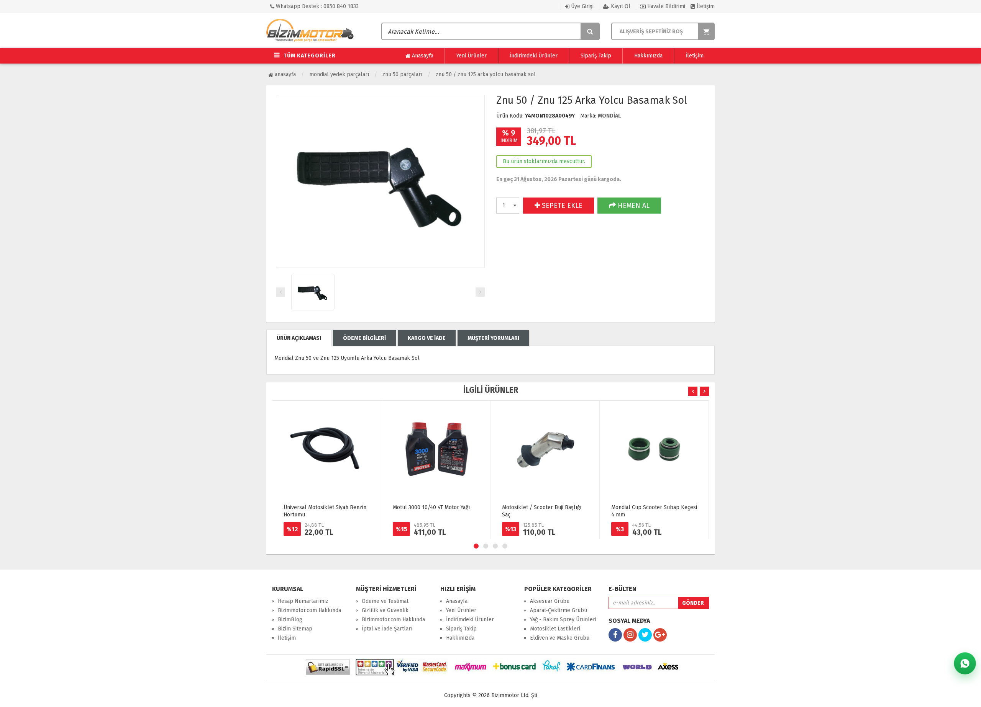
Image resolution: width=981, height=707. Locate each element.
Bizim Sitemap (295, 628)
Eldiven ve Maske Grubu (559, 638)
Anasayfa (421, 55)
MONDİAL (609, 116)
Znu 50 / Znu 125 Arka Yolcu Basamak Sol (486, 74)
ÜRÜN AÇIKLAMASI (299, 338)
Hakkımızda (648, 55)
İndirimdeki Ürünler (534, 55)
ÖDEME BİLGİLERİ (364, 338)
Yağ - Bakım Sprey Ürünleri (563, 619)
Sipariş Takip (596, 55)
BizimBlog (290, 619)
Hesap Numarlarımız (303, 601)
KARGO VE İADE (427, 338)
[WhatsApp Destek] (964, 663)
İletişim (705, 6)
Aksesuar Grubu (549, 601)
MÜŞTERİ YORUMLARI (493, 338)
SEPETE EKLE (561, 205)
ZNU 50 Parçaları (402, 74)
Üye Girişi (581, 6)
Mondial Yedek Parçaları (339, 74)
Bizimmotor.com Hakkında (309, 610)
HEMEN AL (633, 205)
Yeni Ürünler (471, 55)
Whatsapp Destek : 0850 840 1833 (316, 6)
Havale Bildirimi (665, 6)
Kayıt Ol (619, 6)
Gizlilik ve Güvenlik (385, 610)
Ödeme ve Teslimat (385, 601)
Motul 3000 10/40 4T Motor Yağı (431, 507)
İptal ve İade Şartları (387, 628)
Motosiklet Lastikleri (555, 628)
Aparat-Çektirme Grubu (558, 610)
